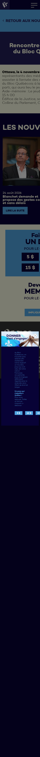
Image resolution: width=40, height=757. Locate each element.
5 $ (18, 413)
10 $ (29, 413)
